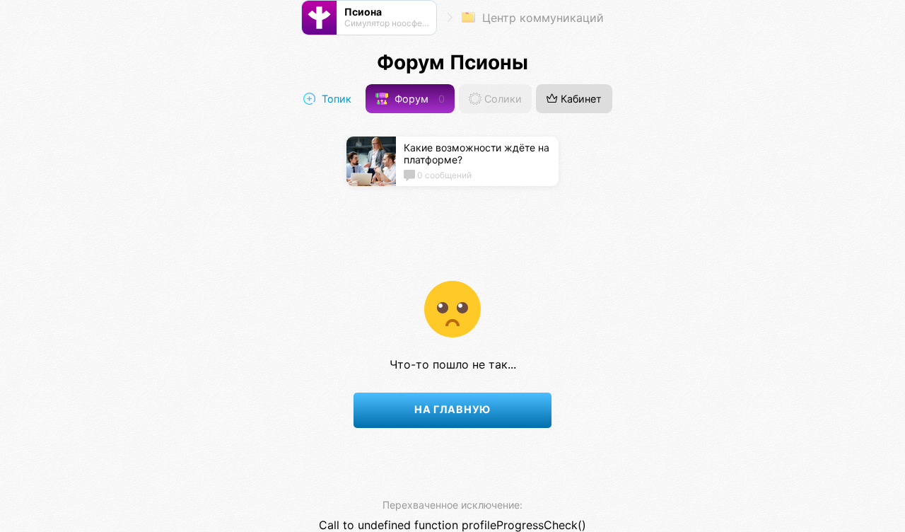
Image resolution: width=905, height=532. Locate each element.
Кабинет (580, 99)
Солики (501, 99)
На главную (452, 409)
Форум (418, 99)
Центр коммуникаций (541, 18)
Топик (335, 99)
